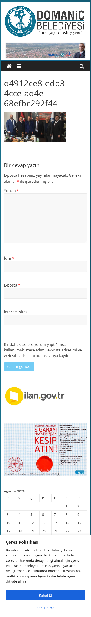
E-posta (12, 285)
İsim (9, 258)
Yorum (11, 190)
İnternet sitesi (16, 311)
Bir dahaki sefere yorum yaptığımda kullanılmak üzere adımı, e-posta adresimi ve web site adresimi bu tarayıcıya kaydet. (43, 350)
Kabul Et (45, 595)
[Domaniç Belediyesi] (9, 66)
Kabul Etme (46, 608)
